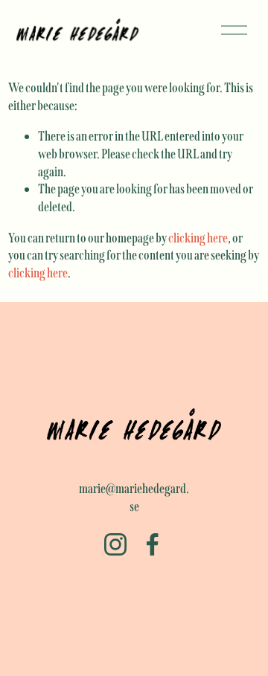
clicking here (198, 238)
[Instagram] (115, 544)
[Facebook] (153, 544)
